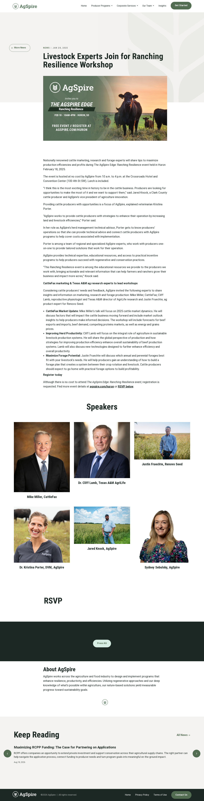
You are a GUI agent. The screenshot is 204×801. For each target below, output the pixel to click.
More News (20, 47)
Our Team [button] (147, 5)
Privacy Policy (142, 794)
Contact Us (181, 794)
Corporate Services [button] (126, 5)
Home (84, 5)
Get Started (181, 5)
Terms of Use (160, 794)
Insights (162, 5)
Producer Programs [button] (101, 5)
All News (182, 735)
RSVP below (125, 386)
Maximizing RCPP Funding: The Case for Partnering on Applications (65, 747)
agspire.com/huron (102, 386)
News (46, 48)
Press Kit (102, 643)
